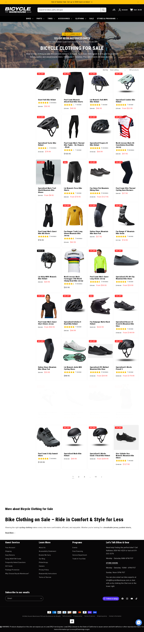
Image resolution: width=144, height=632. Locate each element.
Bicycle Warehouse (34, 616)
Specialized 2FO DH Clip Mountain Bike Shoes (125, 278)
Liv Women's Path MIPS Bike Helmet (99, 101)
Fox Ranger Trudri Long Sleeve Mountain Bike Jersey (73, 234)
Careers (42, 566)
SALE (91, 19)
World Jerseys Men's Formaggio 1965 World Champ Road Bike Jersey (73, 279)
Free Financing (77, 551)
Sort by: (105, 70)
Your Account (10, 547)
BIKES (28, 19)
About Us (42, 547)
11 (96, 477)
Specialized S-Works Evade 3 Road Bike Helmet (100, 455)
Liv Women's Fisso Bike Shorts (73, 189)
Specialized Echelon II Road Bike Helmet (72, 323)
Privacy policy (77, 616)
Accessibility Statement (47, 551)
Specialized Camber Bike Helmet (125, 101)
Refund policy (67, 616)
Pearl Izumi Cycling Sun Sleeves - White (73, 414)
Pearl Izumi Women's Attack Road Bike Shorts (73, 101)
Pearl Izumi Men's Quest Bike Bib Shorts (47, 232)
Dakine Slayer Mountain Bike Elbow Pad (47, 368)
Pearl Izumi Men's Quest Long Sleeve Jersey (99, 278)
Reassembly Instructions (48, 573)
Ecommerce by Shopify (53, 616)
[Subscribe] (40, 598)
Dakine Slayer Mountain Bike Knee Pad (99, 232)
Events (74, 547)
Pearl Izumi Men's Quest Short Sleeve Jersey (47, 323)
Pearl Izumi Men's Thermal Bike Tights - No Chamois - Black (74, 145)
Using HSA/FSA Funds (13, 559)
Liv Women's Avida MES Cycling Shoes (73, 368)
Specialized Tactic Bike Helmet (47, 144)
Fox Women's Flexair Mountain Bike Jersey (124, 414)
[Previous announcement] (6, 2)
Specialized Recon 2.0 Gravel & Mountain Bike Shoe (125, 324)
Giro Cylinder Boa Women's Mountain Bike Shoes (125, 456)
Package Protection (12, 570)
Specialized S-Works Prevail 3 (124, 368)
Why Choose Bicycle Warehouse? (17, 573)
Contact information (115, 616)
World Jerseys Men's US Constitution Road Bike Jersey (125, 145)
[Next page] (101, 477)
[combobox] (69, 10)
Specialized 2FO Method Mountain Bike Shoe (99, 368)
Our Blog (42, 559)
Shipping (8, 551)
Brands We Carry (45, 555)
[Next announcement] (138, 2)
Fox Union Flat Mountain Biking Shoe (99, 189)
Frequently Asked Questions (15, 562)
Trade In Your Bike (79, 559)
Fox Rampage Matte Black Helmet (100, 323)
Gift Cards (9, 566)
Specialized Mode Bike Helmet (72, 455)
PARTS (39, 19)
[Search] (103, 10)
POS (41, 616)
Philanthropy (43, 562)
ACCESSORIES (64, 19)
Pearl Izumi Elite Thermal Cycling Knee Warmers (125, 189)
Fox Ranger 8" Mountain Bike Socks (125, 232)
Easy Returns (10, 555)
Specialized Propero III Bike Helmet (99, 144)
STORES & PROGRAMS (106, 19)
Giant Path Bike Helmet (47, 100)
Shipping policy (102, 616)
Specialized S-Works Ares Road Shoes (100, 414)
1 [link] (73, 477)
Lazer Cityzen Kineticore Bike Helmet (47, 414)
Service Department (79, 555)
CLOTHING (79, 19)
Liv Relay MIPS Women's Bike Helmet (47, 278)
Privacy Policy (44, 570)
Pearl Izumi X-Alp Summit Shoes (48, 455)
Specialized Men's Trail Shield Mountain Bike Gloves (47, 190)
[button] (139, 622)
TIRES (50, 19)
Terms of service (89, 616)
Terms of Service (45, 577)
